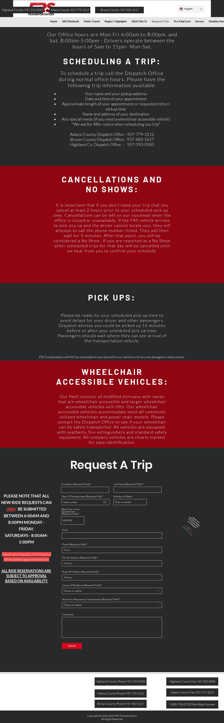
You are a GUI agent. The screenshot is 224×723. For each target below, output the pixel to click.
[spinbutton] (70, 520)
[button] (139, 21)
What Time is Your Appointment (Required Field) (70, 511)
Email (65, 530)
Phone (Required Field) (74, 544)
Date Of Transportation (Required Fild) (83, 496)
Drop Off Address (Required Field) (80, 572)
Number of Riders (123, 496)
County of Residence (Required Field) (81, 585)
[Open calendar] (104, 502)
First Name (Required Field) (76, 484)
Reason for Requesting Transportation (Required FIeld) (90, 599)
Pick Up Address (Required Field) (79, 557)
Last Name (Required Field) (128, 484)
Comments (67, 614)
